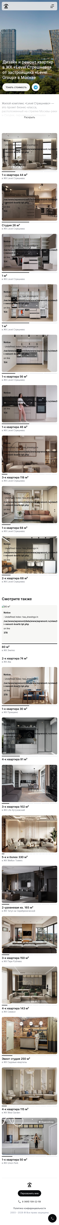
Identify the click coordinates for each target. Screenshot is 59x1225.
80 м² (6, 646)
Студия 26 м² (11, 225)
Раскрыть (29, 117)
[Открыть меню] (52, 6)
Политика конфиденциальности (29, 1208)
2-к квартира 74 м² (14, 658)
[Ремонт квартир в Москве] (6, 6)
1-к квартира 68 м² (14, 527)
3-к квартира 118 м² (15, 477)
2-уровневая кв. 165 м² (17, 907)
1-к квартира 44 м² (14, 174)
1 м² (4, 275)
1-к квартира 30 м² (14, 708)
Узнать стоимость (16, 87)
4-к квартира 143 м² (15, 1008)
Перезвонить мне (29, 1193)
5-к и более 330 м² (15, 857)
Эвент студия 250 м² (16, 1058)
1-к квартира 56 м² (14, 376)
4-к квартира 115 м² (15, 1109)
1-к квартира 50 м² (14, 1159)
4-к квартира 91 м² (14, 759)
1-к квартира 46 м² (14, 427)
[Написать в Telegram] (36, 87)
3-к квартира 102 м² (15, 806)
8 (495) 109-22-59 (31, 1201)
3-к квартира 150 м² (15, 958)
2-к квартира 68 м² (15, 578)
